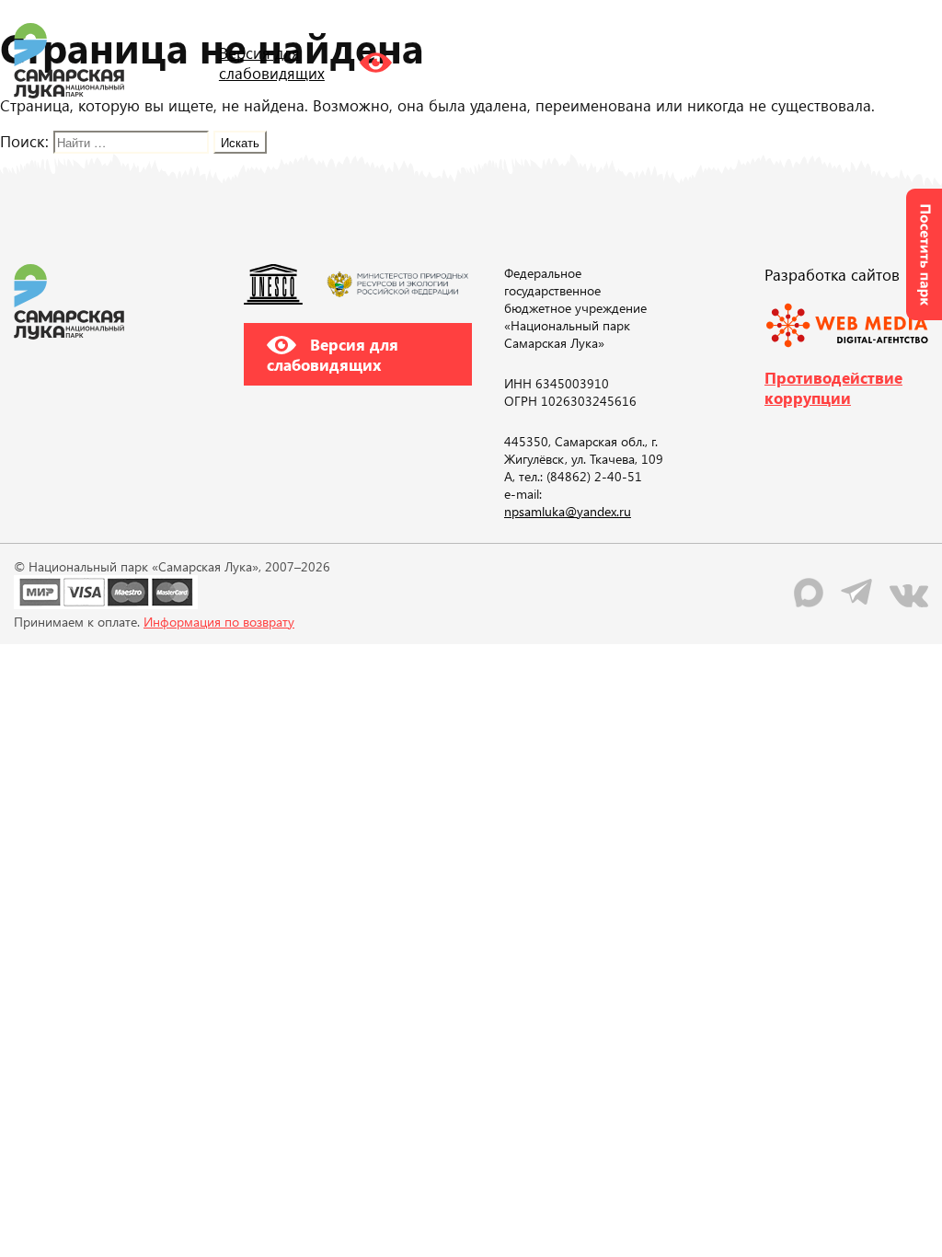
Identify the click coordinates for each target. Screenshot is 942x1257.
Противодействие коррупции (833, 387)
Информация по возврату (219, 621)
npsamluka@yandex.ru (567, 511)
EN (790, 60)
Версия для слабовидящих (332, 354)
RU (753, 60)
